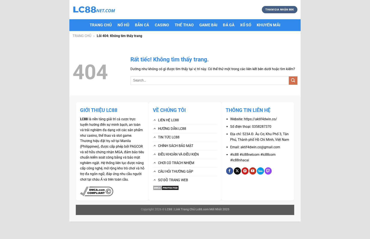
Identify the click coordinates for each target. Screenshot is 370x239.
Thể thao (184, 25)
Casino (162, 25)
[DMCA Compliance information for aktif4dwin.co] (96, 191)
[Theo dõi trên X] (237, 171)
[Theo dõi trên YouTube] (252, 171)
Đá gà (228, 25)
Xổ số (245, 25)
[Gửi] (293, 80)
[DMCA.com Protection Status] (166, 188)
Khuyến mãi (268, 25)
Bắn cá (142, 25)
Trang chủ (101, 25)
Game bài (208, 25)
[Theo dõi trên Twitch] (268, 171)
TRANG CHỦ (82, 36)
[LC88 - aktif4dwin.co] (94, 10)
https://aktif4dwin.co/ (260, 119)
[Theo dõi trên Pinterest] (245, 171)
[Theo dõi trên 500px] (260, 171)
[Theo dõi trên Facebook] (229, 171)
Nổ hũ (124, 25)
